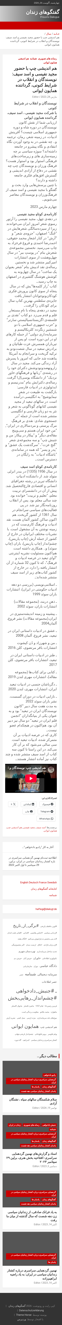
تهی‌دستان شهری (26, 951)
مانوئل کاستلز (17, 1006)
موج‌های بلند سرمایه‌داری (47, 1018)
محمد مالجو (44, 1012)
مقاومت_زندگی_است (30, 1012)
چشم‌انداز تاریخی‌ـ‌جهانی (24, 1034)
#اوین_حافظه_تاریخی (48, 926)
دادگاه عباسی (48, 966)
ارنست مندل (31, 945)
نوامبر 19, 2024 (49, 1107)
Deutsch (33, 882)
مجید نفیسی (29, 827)
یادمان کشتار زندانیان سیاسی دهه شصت (38, 1091)
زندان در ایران (15, 1125)
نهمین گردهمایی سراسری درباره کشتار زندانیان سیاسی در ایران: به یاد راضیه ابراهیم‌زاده (32, 1274)
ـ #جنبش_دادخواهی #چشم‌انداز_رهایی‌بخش (32, 994)
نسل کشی (21, 1018)
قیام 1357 (39, 1006)
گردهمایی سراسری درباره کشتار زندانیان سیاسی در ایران (33, 1081)
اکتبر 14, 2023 (49, 1224)
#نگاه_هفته (22, 939)
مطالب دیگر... (47, 1056)
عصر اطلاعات (49, 981)
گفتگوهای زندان (42, 12)
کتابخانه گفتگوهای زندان (44, 888)
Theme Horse (24, 1314)
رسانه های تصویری (47, 58)
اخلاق (40, 945)
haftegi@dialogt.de (46, 909)
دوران (36, 966)
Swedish (52, 882)
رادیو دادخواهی (50, 1075)
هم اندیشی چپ (14, 827)
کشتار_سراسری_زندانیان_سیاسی (44, 1040)
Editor (35, 96)
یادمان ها (35, 1087)
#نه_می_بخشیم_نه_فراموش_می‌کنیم (42, 939)
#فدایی (26, 933)
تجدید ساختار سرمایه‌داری (47, 951)
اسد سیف (41, 827)
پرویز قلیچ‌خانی (40, 1034)
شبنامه (33, 58)
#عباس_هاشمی (36, 933)
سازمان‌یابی (27, 966)
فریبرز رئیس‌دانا (51, 1006)
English (24, 882)
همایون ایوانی (50, 62)
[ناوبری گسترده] (55, 26)
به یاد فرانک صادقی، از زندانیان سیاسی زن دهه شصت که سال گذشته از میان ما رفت (31, 1216)
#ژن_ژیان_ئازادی (50, 945)
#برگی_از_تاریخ (26, 925)
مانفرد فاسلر (29, 1006)
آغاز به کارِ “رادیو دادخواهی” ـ (38, 847)
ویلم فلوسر (52, 1034)
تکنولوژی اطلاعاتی (49, 958)
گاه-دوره (18, 1040)
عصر (21, 975)
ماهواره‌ (54, 1012)
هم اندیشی (23, 58)
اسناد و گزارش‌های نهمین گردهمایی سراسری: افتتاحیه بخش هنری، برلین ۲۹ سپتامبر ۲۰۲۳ (31, 1157)
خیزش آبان (27, 958)
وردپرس (21, 1319)
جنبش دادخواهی (49, 1125)
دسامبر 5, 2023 (49, 1166)
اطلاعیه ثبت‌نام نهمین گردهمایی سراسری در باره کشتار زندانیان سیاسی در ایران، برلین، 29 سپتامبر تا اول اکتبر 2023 (32, 861)
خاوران (37, 958)
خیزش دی (18, 958)
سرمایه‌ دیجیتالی (47, 974)
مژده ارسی (31, 1018)
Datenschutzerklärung (31, 1310)
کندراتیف (26, 1040)
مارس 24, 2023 (49, 96)
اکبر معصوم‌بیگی (18, 945)
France (43, 882)
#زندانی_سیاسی (50, 933)
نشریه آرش (10, 1018)
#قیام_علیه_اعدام (15, 933)
